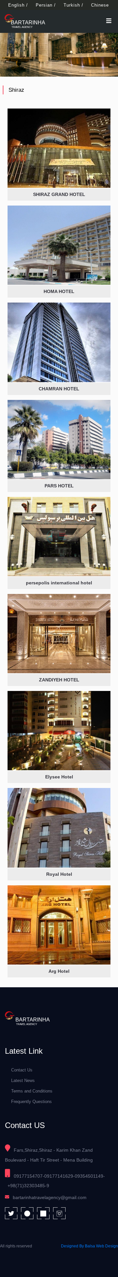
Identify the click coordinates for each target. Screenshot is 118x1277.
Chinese (100, 5)
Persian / (46, 5)
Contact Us (21, 1070)
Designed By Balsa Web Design (89, 1246)
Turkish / (73, 5)
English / (18, 5)
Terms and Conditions (31, 1091)
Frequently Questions (31, 1101)
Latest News (23, 1080)
